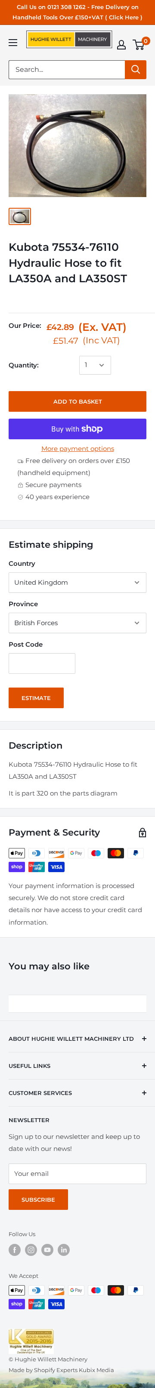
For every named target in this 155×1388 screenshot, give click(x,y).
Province (23, 604)
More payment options (77, 448)
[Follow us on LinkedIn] (64, 1250)
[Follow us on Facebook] (15, 1250)
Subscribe (38, 1199)
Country (22, 563)
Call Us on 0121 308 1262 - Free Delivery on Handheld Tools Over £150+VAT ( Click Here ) (77, 12)
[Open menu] (13, 42)
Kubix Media (96, 1369)
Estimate (36, 697)
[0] (138, 45)
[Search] (135, 69)
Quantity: (24, 365)
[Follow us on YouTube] (47, 1250)
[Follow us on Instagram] (31, 1250)
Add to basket (77, 401)
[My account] (121, 44)
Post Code (26, 644)
